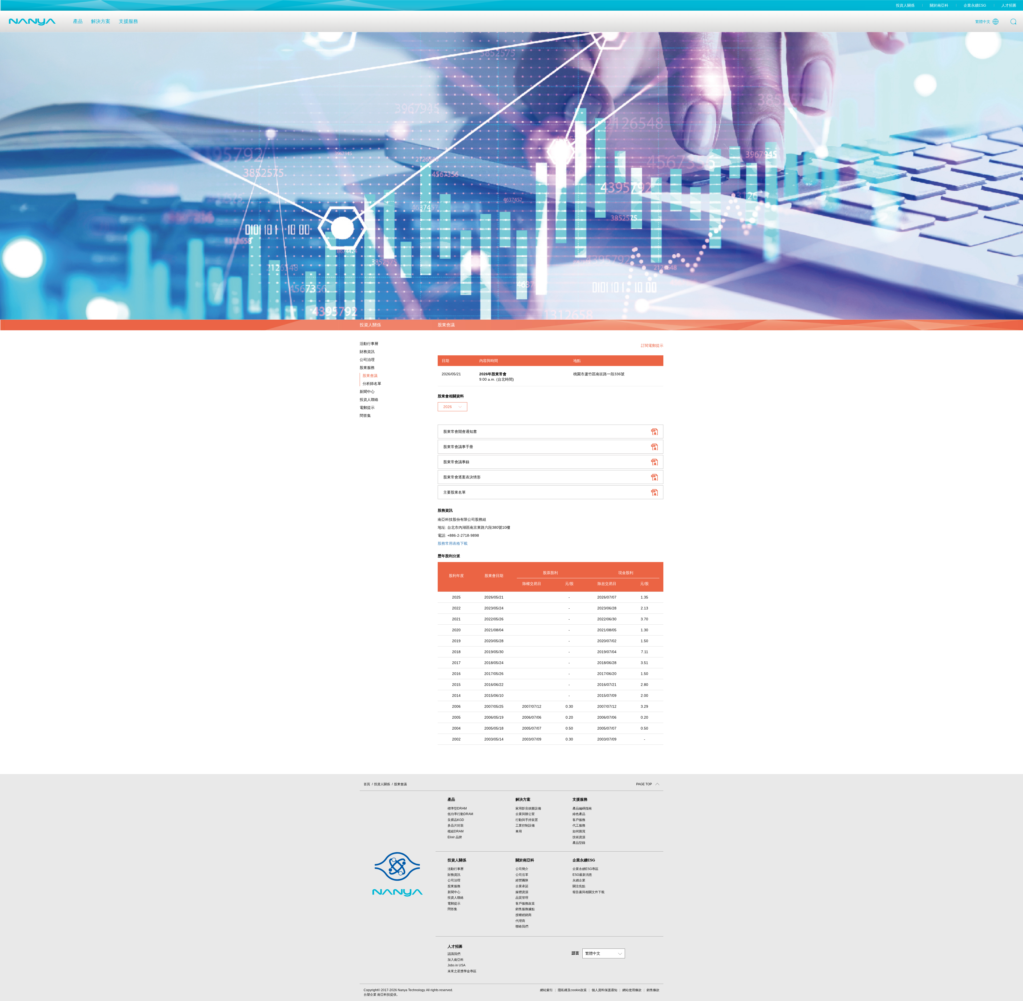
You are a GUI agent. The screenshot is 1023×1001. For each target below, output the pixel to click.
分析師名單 (372, 383)
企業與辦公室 (525, 814)
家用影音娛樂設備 (528, 808)
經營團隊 (521, 880)
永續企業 (579, 880)
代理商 (520, 921)
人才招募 (1008, 5)
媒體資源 (521, 892)
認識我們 (454, 954)
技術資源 (579, 837)
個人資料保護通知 (604, 990)
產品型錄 (579, 843)
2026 (447, 407)
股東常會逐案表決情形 (462, 477)
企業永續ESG (975, 5)
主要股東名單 (454, 492)
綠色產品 (579, 814)
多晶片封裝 (456, 825)
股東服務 (454, 886)
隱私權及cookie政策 (572, 990)
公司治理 (454, 880)
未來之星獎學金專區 (462, 971)
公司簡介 (521, 869)
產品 (78, 21)
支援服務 (128, 21)
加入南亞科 (456, 960)
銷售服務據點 (525, 909)
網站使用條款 (632, 990)
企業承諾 (521, 886)
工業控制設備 (525, 825)
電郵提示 (367, 407)
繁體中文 (982, 21)
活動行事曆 (369, 343)
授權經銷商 (523, 915)
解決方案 (100, 21)
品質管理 (521, 898)
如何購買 (579, 831)
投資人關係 (905, 5)
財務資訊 (454, 875)
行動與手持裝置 (526, 820)
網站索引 (546, 990)
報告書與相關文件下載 (588, 892)
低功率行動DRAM (460, 814)
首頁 (367, 784)
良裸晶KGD (456, 820)
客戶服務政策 (525, 903)
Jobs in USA (456, 965)
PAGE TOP (644, 784)
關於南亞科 (939, 5)
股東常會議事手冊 (458, 447)
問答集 (365, 415)
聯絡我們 (521, 926)
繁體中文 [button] (592, 953)
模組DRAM (456, 831)
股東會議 (370, 375)
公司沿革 (521, 875)
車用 (518, 831)
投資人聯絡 (369, 399)
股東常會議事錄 (456, 462)
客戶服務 (579, 820)
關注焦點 (579, 886)
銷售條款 (653, 990)
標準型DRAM (457, 808)
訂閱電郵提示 (652, 345)
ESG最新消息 (582, 875)
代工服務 (579, 825)
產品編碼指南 (582, 808)
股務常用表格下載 (453, 543)
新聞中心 (454, 892)
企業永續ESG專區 (585, 869)
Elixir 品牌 (455, 837)
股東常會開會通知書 (460, 431)
